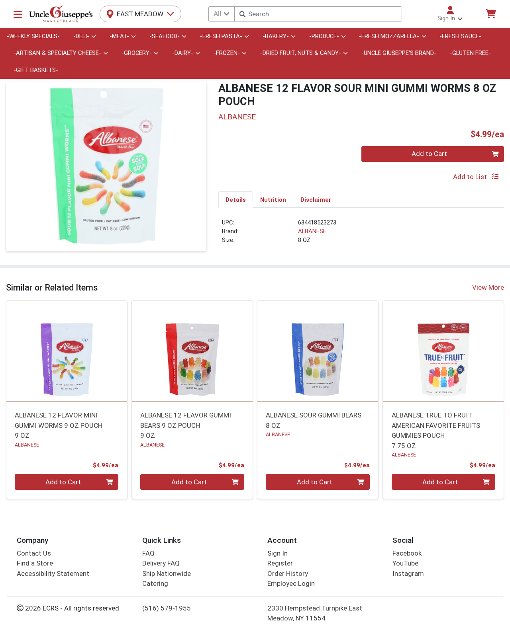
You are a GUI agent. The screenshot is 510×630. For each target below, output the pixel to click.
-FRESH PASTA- (221, 36)
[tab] (235, 199)
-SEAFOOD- (164, 36)
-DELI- (81, 36)
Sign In (277, 553)
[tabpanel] (361, 234)
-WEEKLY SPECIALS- (33, 36)
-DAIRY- (182, 53)
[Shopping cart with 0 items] (490, 14)
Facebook (407, 553)
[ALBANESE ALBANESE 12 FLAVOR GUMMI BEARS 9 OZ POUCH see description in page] (192, 351)
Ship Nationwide (166, 573)
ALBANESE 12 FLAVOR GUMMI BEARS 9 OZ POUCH (185, 425)
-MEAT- (119, 36)
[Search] (242, 14)
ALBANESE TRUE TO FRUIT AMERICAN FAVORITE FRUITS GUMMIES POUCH (436, 430)
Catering (155, 583)
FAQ (148, 553)
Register (280, 563)
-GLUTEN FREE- (470, 53)
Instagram (408, 573)
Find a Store (35, 563)
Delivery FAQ (161, 563)
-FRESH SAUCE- (460, 36)
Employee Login (291, 583)
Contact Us (34, 553)
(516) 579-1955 (166, 608)
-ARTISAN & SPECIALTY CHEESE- (57, 53)
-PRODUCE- (324, 36)
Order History (287, 573)
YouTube (405, 563)
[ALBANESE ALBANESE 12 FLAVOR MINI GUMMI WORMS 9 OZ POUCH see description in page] (67, 351)
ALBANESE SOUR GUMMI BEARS (313, 420)
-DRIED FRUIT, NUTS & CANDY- (300, 53)
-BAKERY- (276, 36)
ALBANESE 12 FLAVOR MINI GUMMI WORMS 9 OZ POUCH (58, 425)
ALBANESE (312, 231)
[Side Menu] (18, 14)
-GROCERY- (137, 53)
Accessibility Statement (53, 573)
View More (488, 287)
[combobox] (318, 14)
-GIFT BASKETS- (36, 70)
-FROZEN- (227, 53)
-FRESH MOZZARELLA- (389, 36)
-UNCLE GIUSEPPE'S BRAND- (398, 53)
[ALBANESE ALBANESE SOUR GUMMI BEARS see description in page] (318, 351)
